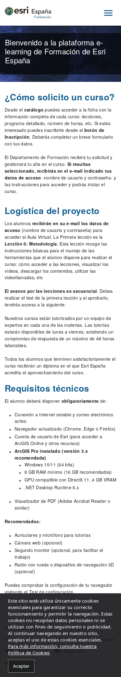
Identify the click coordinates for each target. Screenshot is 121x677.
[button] (108, 13)
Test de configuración (51, 592)
